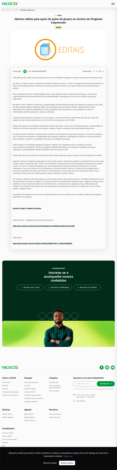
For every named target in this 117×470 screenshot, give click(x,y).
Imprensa (5, 442)
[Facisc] (9, 3)
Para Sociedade (54, 391)
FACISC (16, 10)
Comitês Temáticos (30, 389)
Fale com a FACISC (8, 433)
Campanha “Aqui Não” (31, 401)
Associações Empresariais (10, 392)
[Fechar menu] (113, 4)
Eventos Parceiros (30, 420)
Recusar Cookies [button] (50, 463)
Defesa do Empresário (31, 382)
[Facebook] (102, 368)
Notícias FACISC (7, 414)
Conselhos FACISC (30, 392)
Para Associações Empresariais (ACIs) (55, 386)
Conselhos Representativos (33, 395)
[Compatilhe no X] (97, 71)
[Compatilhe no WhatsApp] (102, 71)
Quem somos (6, 382)
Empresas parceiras (55, 414)
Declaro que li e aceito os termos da (94, 389)
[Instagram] (107, 368)
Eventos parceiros (54, 417)
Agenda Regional (29, 417)
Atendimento (8, 428)
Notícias (9, 10)
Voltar (59, 15)
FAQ (3, 446)
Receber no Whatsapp (60, 287)
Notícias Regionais (8, 417)
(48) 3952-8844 (80, 401)
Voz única (27, 385)
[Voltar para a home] (3, 10)
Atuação (28, 378)
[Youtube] (113, 368)
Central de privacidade (9, 439)
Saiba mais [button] (68, 456)
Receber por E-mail (31, 287)
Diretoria (5, 389)
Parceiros (53, 409)
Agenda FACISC (29, 414)
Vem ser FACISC (7, 436)
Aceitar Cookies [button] (67, 463)
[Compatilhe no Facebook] (94, 71)
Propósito (5, 385)
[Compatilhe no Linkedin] (99, 71)
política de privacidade (106, 389)
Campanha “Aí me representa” (33, 398)
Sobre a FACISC (9, 378)
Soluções (53, 378)
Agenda (27, 409)
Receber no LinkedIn (88, 287)
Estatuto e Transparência (10, 395)
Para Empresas (53, 382)
